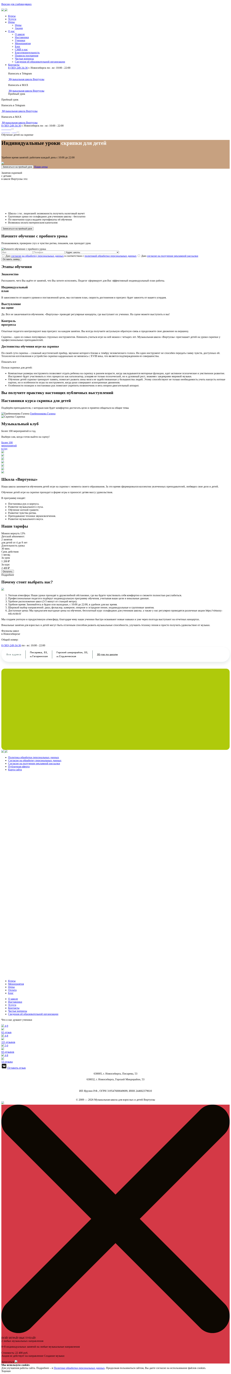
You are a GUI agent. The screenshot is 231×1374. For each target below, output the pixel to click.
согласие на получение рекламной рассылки (172, 255)
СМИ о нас (21, 49)
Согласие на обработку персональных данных (34, 760)
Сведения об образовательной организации (40, 61)
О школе (20, 34)
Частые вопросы (24, 58)
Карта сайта (15, 769)
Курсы (12, 16)
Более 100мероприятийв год (9, 445)
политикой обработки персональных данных (110, 255)
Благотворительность (27, 52)
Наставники (22, 37)
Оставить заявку (11, 259)
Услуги (12, 19)
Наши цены (41, 166)
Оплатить (8, 571)
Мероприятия (23, 43)
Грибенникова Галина (42, 413)
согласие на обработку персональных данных (37, 255)
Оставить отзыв (16, 1067)
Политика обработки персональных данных (33, 757)
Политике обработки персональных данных (79, 1368)
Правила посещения (26, 55)
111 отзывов (8, 1039)
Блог (17, 46)
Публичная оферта (19, 766)
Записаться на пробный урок (17, 167)
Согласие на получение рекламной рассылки (34, 763)
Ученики (20, 40)
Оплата (12, 990)
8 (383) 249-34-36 (18, 67)
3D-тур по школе (107, 654)
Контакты (13, 64)
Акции (19, 28)
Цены (11, 22)
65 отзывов (7, 1048)
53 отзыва (7, 1058)
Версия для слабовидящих (16, 4)
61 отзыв (6, 1029)
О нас (11, 31)
